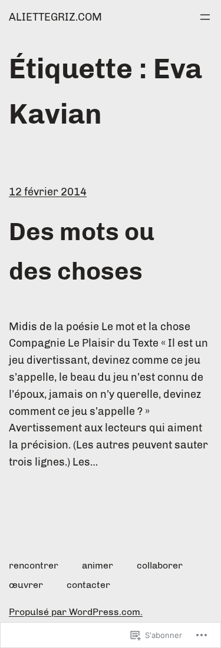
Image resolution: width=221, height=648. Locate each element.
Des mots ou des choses (81, 251)
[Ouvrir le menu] (205, 17)
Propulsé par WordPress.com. (76, 611)
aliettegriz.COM (55, 17)
